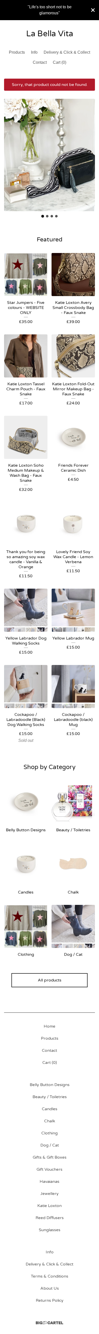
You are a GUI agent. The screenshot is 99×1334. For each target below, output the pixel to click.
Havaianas (49, 1181)
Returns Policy (49, 1300)
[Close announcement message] (93, 10)
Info (34, 52)
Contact (40, 62)
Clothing (49, 1133)
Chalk (49, 1121)
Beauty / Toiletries (49, 1096)
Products (17, 52)
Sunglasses (49, 1229)
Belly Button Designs (50, 1084)
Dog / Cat (49, 1145)
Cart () (59, 62)
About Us (49, 1288)
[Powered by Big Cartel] (49, 1322)
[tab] (42, 216)
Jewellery (49, 1193)
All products (49, 980)
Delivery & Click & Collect (67, 52)
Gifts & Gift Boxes (50, 1157)
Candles (49, 1108)
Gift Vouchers (49, 1169)
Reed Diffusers (50, 1217)
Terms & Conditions (49, 1276)
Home (49, 1026)
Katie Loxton (49, 1205)
